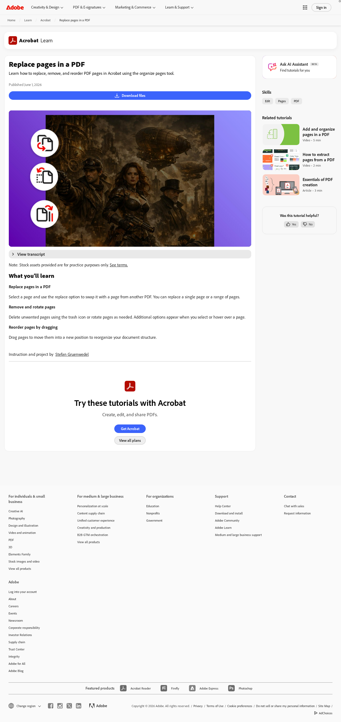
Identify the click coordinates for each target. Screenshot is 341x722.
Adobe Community (227, 520)
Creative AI (16, 511)
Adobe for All (17, 664)
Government (154, 520)
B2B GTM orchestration (92, 535)
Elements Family (20, 554)
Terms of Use (215, 706)
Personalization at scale (92, 506)
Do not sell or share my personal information (285, 706)
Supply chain (17, 642)
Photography (17, 518)
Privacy (198, 706)
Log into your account (23, 592)
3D (10, 547)
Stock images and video (24, 561)
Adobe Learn (223, 528)
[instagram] (60, 705)
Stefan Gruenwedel (72, 354)
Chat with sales (294, 506)
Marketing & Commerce (133, 7)
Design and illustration (23, 525)
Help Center (223, 506)
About (12, 599)
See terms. (119, 264)
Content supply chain (91, 513)
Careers (14, 606)
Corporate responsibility (24, 628)
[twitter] (69, 705)
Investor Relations (20, 635)
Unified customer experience (96, 520)
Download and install (229, 513)
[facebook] (50, 705)
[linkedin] (78, 705)
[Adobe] (15, 7)
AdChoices (325, 713)
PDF (11, 540)
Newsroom (16, 620)
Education (152, 506)
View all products (20, 569)
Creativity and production (93, 528)
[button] (305, 7)
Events (13, 613)
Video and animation (22, 533)
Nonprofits (153, 513)
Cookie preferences (239, 706)
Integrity (14, 656)
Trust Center (17, 649)
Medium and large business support (238, 535)
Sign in (321, 7)
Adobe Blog (16, 671)
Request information (297, 513)
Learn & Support (177, 7)
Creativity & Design (45, 7)
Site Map (324, 706)
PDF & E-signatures (87, 7)
